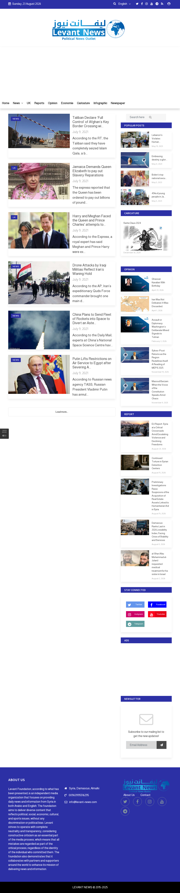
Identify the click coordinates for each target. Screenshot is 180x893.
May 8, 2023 (157, 164)
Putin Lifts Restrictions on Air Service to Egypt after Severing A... (91, 363)
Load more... (62, 412)
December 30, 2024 (131, 252)
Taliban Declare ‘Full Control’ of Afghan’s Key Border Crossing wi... (90, 122)
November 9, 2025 (160, 402)
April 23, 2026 (157, 290)
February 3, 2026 (159, 341)
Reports (39, 103)
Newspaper (118, 103)
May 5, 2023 (157, 182)
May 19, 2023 (157, 146)
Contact (145, 794)
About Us (129, 794)
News (16, 103)
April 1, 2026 (157, 310)
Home (5, 103)
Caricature (83, 103)
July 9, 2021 (80, 132)
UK (29, 103)
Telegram (138, 624)
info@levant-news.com (83, 802)
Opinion (52, 103)
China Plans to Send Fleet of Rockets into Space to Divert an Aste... (91, 319)
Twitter (139, 604)
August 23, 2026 (159, 449)
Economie (67, 103)
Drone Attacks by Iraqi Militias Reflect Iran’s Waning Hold (89, 269)
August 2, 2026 (158, 578)
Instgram (138, 614)
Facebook (160, 604)
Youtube (161, 614)
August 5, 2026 (158, 544)
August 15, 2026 (159, 472)
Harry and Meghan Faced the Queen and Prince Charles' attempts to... (91, 220)
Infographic (100, 103)
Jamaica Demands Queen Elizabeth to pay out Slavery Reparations (91, 171)
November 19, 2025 (160, 372)
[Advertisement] (90, 71)
